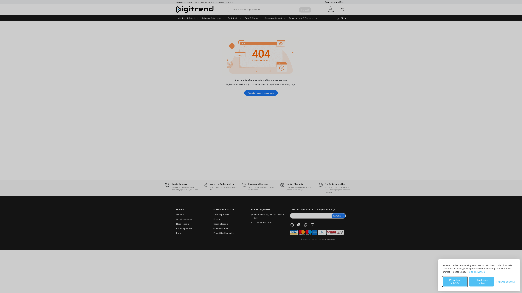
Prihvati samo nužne (481, 281)
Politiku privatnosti (476, 271)
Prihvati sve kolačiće (455, 281)
